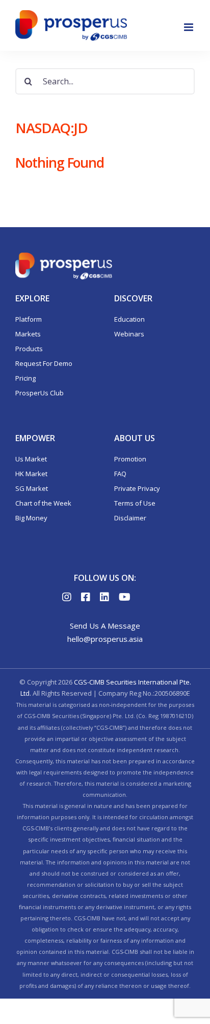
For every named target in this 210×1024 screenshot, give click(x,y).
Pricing (25, 378)
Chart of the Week (43, 503)
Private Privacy (137, 488)
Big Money (31, 517)
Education (129, 319)
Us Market (31, 458)
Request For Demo (43, 363)
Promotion (130, 458)
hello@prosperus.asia (105, 639)
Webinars (129, 333)
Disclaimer (130, 517)
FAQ (120, 473)
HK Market (31, 473)
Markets (28, 333)
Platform (28, 319)
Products (29, 348)
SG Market (31, 488)
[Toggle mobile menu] (189, 27)
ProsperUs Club (39, 392)
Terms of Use (134, 503)
